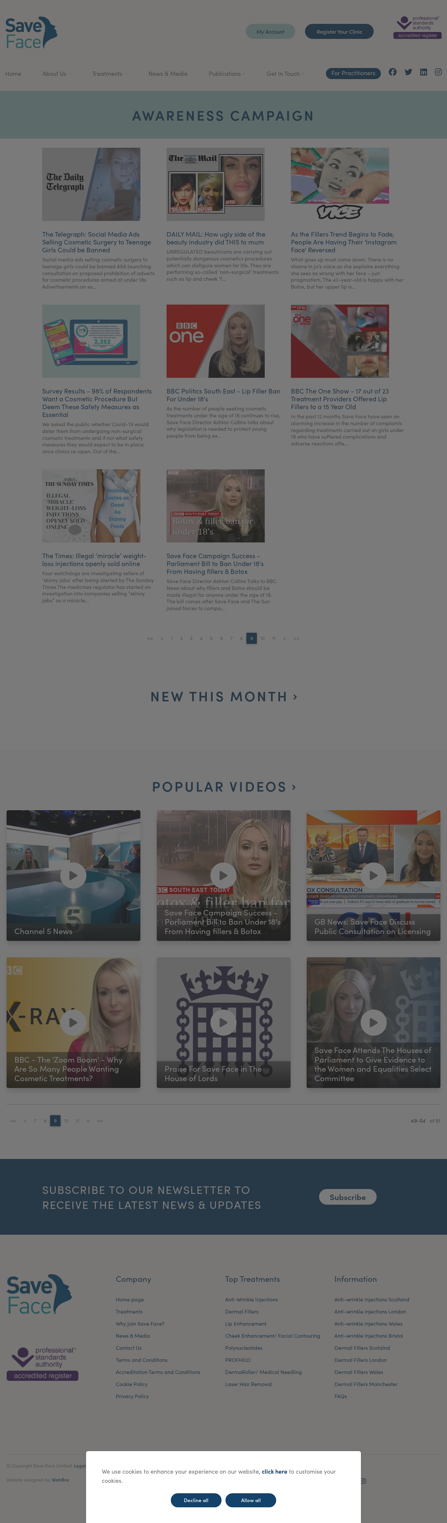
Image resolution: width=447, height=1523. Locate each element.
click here (274, 1471)
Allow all (251, 1500)
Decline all (196, 1500)
